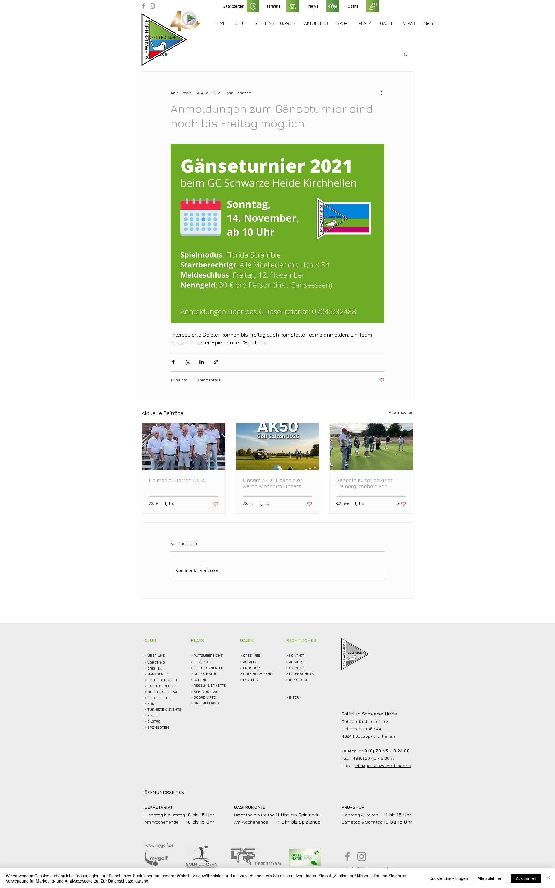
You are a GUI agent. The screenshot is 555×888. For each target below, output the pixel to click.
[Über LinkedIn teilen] (201, 362)
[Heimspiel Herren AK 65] (183, 446)
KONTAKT (296, 655)
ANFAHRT (250, 662)
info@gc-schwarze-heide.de (383, 765)
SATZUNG (297, 668)
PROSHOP (251, 668)
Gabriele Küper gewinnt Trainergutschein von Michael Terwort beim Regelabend (364, 483)
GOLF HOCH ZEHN (258, 673)
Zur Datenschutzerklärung (124, 881)
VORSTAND (156, 662)
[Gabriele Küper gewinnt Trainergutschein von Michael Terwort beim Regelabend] (371, 446)
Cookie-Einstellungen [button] (448, 878)
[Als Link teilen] (216, 362)
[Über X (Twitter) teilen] (187, 362)
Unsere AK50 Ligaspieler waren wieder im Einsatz (272, 483)
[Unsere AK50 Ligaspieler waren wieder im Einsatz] (277, 446)
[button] (240, 23)
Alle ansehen (401, 412)
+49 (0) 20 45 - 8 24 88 (384, 750)
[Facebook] (143, 6)
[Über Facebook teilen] (173, 362)
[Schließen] (548, 878)
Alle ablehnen (490, 878)
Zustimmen (526, 878)
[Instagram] (152, 6)
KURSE (153, 703)
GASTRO (154, 721)
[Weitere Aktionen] (381, 92)
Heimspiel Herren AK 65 (177, 480)
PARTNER (250, 679)
